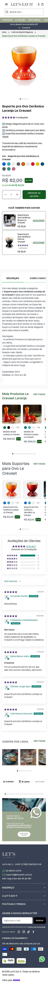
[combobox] (24, 12)
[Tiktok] (28, 931)
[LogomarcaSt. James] (24, 781)
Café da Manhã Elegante (22, 32)
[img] (10, 592)
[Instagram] (23, 931)
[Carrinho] (42, 4)
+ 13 (17, 427)
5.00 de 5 (31, 546)
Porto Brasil (34, 20)
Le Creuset (20, 20)
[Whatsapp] (19, 931)
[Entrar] (38, 4)
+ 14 (38, 427)
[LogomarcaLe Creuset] (8, 781)
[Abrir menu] (6, 4)
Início (4, 32)
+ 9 (17, 503)
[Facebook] (33, 931)
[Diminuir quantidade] (5, 194)
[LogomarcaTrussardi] (39, 781)
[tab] (20, 98)
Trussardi (7, 20)
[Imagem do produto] (4, 164)
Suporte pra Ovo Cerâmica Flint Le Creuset (24, 238)
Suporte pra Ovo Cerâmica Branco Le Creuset (24, 219)
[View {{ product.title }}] (10, 220)
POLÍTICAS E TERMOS (14, 904)
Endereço (8, 887)
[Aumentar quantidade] (17, 194)
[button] (24, 27)
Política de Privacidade (36, 927)
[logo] (22, 4)
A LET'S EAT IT (9, 895)
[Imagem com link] (24, 819)
